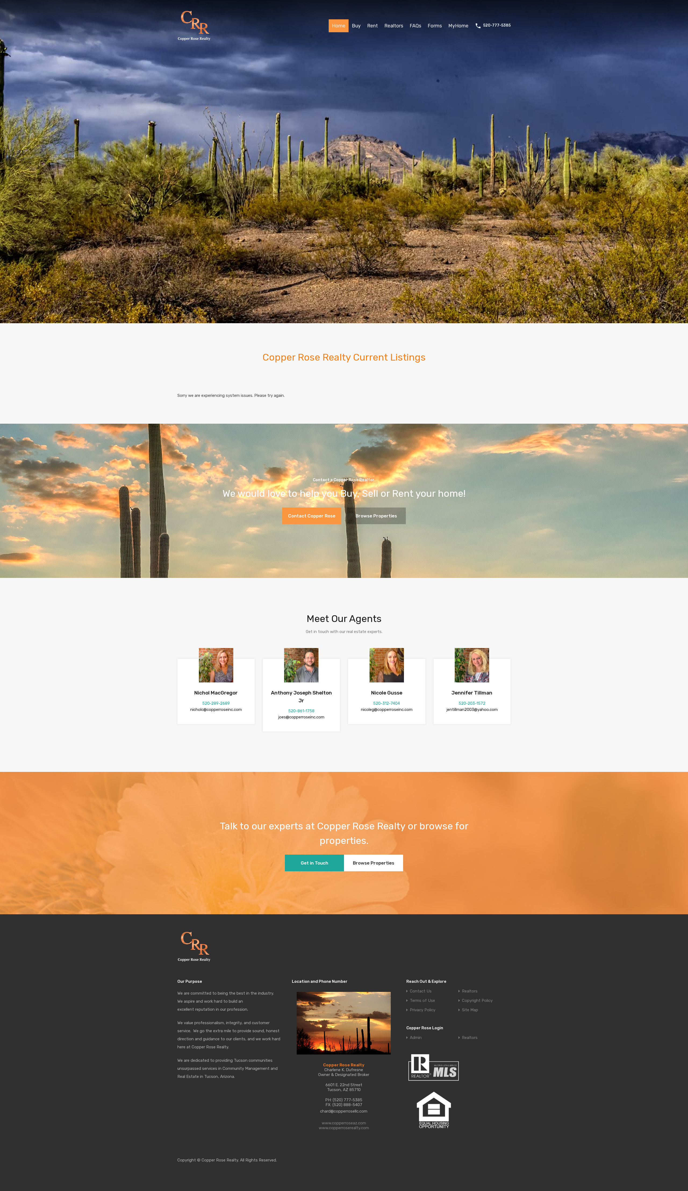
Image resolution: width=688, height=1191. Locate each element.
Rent (372, 26)
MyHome (458, 26)
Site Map (470, 1010)
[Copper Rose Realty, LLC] (195, 42)
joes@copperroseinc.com (301, 717)
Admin (416, 1038)
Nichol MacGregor (216, 693)
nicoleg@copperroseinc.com (387, 709)
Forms (435, 26)
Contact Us (421, 991)
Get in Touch (314, 863)
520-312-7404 (386, 703)
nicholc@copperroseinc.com (216, 709)
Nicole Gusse (386, 693)
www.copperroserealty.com (344, 1127)
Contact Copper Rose (311, 516)
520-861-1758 (301, 710)
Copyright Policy (477, 1001)
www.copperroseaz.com (344, 1123)
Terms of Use (422, 1001)
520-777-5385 (497, 25)
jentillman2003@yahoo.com (472, 709)
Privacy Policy (422, 1010)
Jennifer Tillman (472, 693)
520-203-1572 (472, 703)
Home (338, 26)
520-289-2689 (216, 703)
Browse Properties (376, 516)
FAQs (415, 26)
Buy (356, 26)
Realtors (393, 26)
